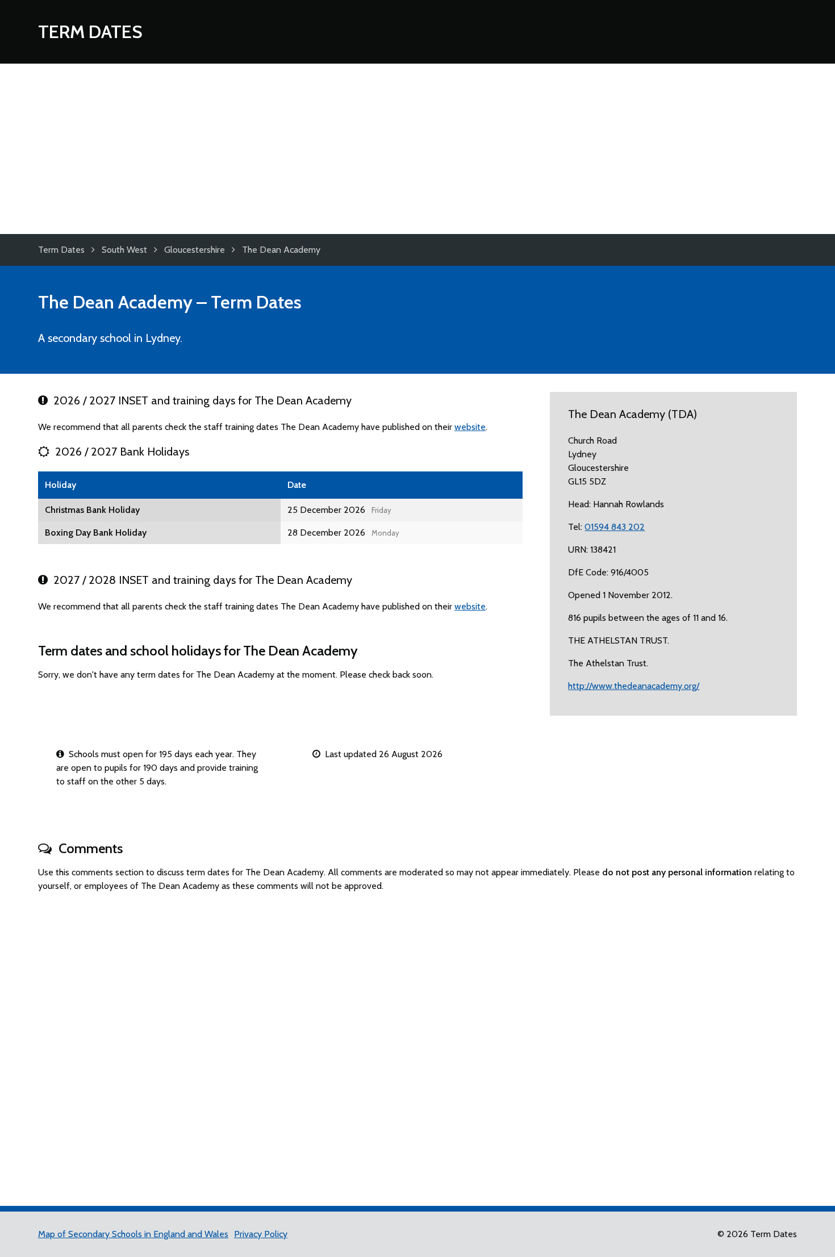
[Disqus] (417, 1044)
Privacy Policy (260, 1234)
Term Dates (90, 31)
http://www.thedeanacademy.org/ (633, 685)
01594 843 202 (614, 526)
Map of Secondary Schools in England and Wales (133, 1234)
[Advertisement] (417, 148)
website (470, 426)
